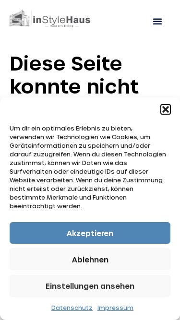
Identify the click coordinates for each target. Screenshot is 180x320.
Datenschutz (72, 307)
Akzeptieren (90, 233)
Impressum (115, 307)
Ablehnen (90, 259)
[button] (165, 109)
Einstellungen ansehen (90, 286)
